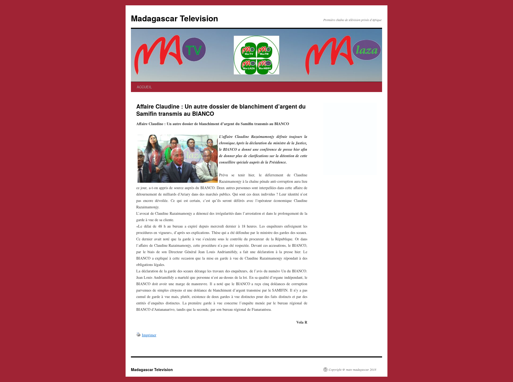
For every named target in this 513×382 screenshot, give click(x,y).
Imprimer (149, 334)
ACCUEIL (144, 86)
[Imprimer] (138, 334)
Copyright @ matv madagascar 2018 (352, 369)
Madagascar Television (174, 18)
